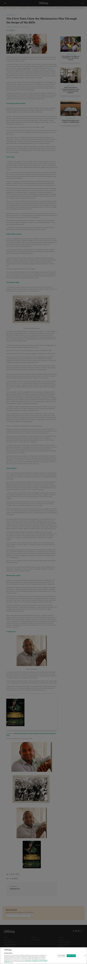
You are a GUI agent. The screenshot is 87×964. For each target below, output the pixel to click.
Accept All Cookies (71, 955)
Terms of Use (28, 960)
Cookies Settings (61, 955)
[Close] (85, 955)
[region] (43, 955)
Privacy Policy (35, 960)
